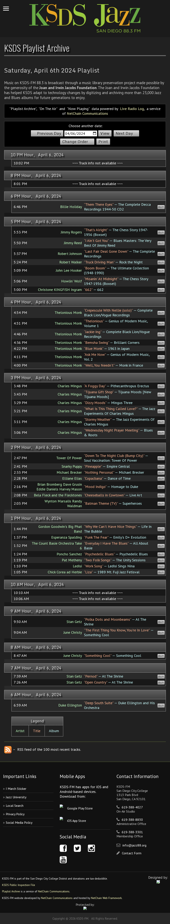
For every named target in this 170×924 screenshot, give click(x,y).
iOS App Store (76, 821)
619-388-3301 (132, 832)
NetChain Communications (87, 113)
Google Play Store (80, 808)
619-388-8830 (132, 820)
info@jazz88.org (134, 845)
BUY (161, 207)
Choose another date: (86, 125)
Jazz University (16, 797)
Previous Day (49, 133)
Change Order (75, 142)
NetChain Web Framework (106, 898)
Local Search (14, 805)
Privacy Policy (15, 814)
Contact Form (131, 853)
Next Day (124, 133)
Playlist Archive (11, 891)
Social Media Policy (19, 822)
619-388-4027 (132, 807)
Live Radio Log (132, 108)
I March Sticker (16, 789)
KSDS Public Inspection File (18, 885)
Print (103, 142)
